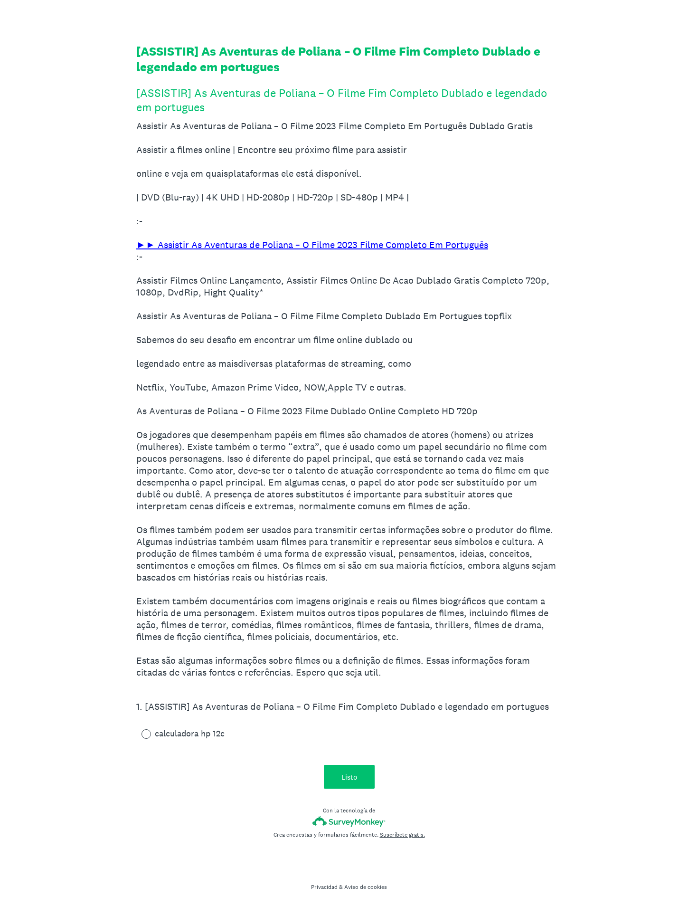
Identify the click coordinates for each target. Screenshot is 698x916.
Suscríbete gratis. (402, 835)
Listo (349, 777)
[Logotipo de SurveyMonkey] (349, 821)
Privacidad (324, 887)
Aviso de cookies (365, 887)
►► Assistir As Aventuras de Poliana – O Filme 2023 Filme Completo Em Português (312, 245)
